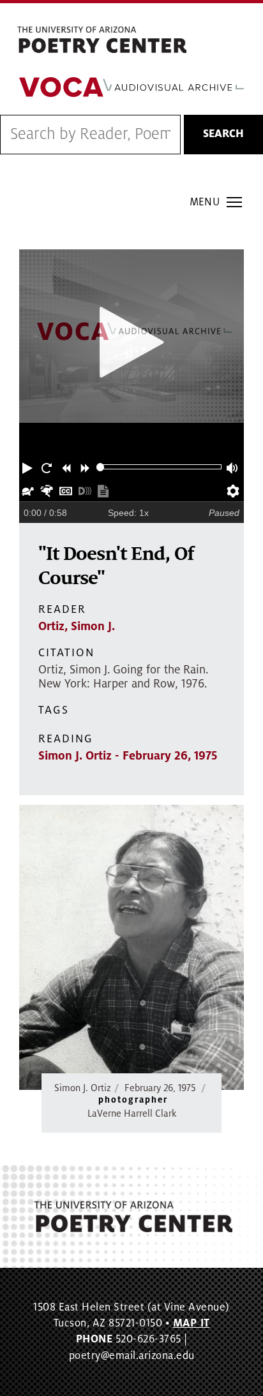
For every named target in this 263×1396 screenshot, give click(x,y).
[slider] (100, 467)
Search (223, 134)
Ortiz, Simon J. (76, 626)
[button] (28, 466)
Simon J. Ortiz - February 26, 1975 (127, 755)
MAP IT (191, 1323)
